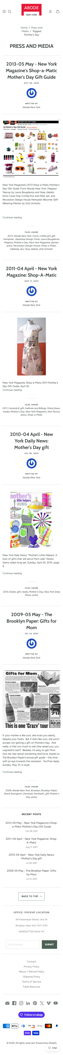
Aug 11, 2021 (31, 281)
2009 (8, 790)
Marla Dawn (53, 408)
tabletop (14, 249)
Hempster (8, 239)
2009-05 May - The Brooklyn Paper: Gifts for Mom (31, 621)
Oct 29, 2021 (31, 83)
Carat (35, 236)
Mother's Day (21, 242)
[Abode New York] (31, 9)
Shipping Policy (31, 976)
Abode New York (22, 236)
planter (55, 242)
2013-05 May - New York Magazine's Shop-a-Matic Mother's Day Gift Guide (31, 70)
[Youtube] (56, 1003)
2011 (5, 408)
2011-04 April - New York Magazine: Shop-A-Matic (31, 840)
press (9, 245)
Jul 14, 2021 (31, 633)
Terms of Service (31, 981)
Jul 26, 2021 (31, 453)
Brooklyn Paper (49, 790)
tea (22, 249)
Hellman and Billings (35, 408)
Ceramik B (13, 408)
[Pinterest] (35, 1003)
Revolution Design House (26, 245)
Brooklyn (35, 790)
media (6, 411)
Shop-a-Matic (48, 245)
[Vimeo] (49, 1003)
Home (24, 27)
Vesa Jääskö (31, 249)
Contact (31, 961)
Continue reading (12, 217)
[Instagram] (21, 1003)
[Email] (7, 1003)
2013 (10, 236)
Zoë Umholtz (46, 249)
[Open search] (9, 11)
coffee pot (45, 236)
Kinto (37, 239)
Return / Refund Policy (31, 971)
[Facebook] (14, 1003)
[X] (42, 1003)
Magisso (8, 242)
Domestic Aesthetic (33, 793)
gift (53, 236)
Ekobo (12, 591)
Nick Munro (54, 411)
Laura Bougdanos (50, 239)
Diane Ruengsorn (13, 793)
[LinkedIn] (28, 1003)
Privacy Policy (31, 966)
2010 (5, 591)
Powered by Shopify (46, 1043)
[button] (31, 896)
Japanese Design (24, 239)
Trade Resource (31, 986)
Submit (49, 944)
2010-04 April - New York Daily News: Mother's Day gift (31, 440)
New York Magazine (39, 242)
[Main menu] (4, 11)
